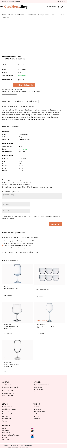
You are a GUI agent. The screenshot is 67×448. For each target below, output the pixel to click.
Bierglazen (37, 407)
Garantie (5, 416)
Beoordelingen (32, 101)
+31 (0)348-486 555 (8, 385)
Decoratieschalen (32, 15)
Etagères (21, 72)
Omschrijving (6, 101)
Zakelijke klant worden (9, 409)
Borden (36, 414)
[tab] (6, 101)
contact (21, 252)
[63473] (19, 333)
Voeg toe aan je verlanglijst (13, 89)
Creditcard (5, 431)
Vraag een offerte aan (9, 94)
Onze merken (38, 392)
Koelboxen (37, 419)
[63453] (19, 295)
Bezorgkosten (6, 411)
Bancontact (6, 433)
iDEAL (4, 428)
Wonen (10, 15)
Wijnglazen (37, 409)
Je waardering (7, 192)
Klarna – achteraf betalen (10, 435)
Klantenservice (7, 407)
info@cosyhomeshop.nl (10, 387)
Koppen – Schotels (40, 411)
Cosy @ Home (22, 69)
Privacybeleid (38, 387)
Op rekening (6, 439)
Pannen (36, 416)
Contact (4, 421)
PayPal (4, 437)
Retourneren (6, 419)
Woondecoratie (19, 15)
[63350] (51, 296)
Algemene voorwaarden (41, 385)
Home (4, 15)
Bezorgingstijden (7, 414)
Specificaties (19, 101)
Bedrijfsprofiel (38, 389)
